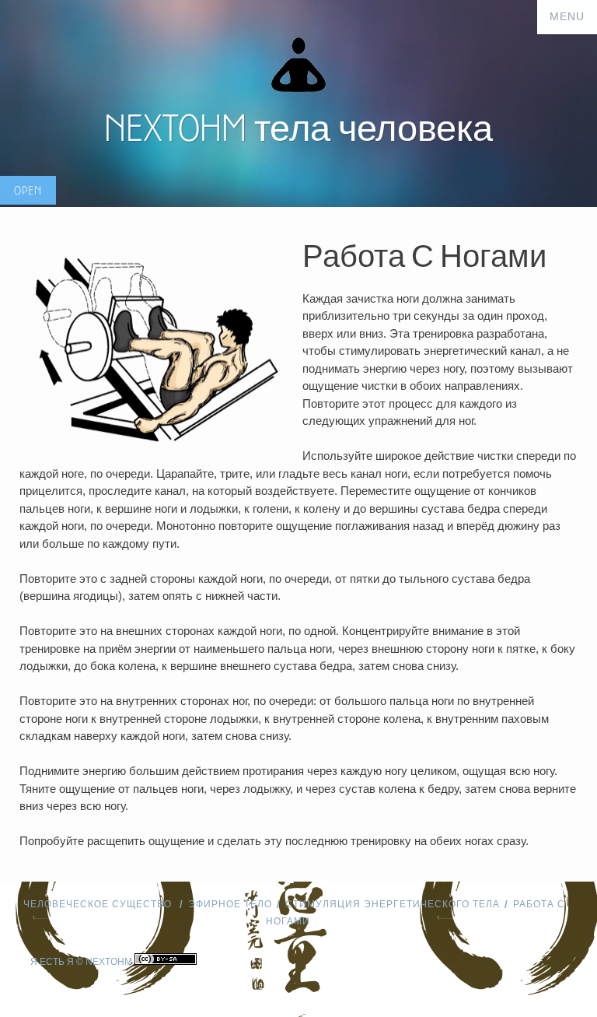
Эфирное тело (230, 904)
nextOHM (109, 961)
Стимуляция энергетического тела (392, 904)
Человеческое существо (99, 904)
